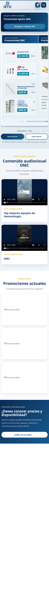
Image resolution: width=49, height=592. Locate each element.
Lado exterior (12, 136)
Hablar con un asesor (24, 435)
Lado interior (37, 136)
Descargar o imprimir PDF (24, 26)
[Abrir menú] (43, 5)
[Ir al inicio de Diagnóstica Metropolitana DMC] (7, 5)
